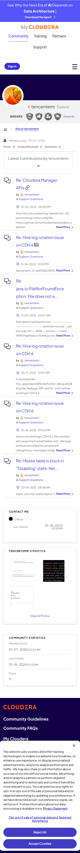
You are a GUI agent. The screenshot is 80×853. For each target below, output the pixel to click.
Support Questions (31, 199)
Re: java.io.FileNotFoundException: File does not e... (40, 288)
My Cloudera (15, 738)
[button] (24, 570)
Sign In (12, 66)
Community (18, 36)
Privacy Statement (55, 808)
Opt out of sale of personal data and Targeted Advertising (40, 819)
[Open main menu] (75, 66)
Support (40, 47)
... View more (64, 227)
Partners (59, 36)
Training (40, 36)
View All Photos (40, 616)
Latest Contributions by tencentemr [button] (38, 158)
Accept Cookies (40, 843)
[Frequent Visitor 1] (48, 117)
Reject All (40, 832)
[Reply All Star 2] (30, 117)
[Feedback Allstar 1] (39, 117)
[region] (40, 796)
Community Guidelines (25, 718)
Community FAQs (20, 728)
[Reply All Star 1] (58, 117)
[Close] (74, 746)
